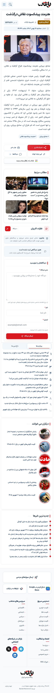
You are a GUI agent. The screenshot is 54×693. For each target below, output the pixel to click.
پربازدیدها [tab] (39, 346)
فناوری (21, 625)
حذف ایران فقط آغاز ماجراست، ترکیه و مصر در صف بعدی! (29, 556)
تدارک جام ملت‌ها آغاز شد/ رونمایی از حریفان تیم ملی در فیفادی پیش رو (29, 540)
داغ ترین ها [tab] (14, 346)
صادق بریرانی (43, 136)
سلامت (21, 630)
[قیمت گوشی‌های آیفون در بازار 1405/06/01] (44, 446)
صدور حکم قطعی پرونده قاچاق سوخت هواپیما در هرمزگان (28, 545)
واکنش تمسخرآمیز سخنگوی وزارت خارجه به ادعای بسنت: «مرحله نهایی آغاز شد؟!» (29, 551)
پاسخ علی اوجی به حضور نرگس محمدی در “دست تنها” (39, 195)
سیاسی (21, 616)
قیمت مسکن (43, 616)
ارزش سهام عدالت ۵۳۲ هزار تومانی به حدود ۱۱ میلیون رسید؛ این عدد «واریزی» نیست (26, 373)
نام (46, 307)
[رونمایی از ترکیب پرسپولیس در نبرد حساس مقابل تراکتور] (44, 485)
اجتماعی (21, 612)
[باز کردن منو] (4, 4)
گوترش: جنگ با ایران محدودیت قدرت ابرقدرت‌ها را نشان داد (28, 534)
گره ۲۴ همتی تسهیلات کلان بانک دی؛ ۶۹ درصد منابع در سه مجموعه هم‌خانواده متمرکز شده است (26, 354)
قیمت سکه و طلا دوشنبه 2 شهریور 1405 (22, 495)
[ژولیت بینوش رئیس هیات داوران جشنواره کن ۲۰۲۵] (16, 207)
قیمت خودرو (43, 608)
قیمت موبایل (43, 621)
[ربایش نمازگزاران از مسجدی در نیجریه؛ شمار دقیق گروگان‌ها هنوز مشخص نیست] (44, 434)
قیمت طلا (44, 612)
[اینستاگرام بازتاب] (14, 648)
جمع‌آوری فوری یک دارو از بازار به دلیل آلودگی (32, 522)
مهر (40, 104)
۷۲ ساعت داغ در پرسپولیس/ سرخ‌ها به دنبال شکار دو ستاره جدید (26, 403)
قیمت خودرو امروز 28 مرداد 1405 (36, 366)
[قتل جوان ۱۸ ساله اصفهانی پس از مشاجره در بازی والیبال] (44, 472)
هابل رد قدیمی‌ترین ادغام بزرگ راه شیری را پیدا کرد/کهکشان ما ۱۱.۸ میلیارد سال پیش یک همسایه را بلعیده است (26, 361)
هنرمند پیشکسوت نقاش (27, 136)
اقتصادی (21, 608)
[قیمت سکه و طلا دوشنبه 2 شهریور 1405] (44, 497)
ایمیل (45, 320)
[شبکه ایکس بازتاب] (8, 649)
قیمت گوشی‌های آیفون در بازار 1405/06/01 (34, 391)
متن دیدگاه (43, 270)
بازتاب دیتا (44, 630)
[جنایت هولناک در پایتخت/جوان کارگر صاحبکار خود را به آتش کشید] (44, 459)
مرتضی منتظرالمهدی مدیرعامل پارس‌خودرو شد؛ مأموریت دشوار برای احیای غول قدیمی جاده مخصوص (25, 386)
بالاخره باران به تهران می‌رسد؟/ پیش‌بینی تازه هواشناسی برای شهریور (25, 409)
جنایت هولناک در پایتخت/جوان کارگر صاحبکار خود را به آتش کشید (21, 458)
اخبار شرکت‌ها (43, 625)
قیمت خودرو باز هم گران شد (38, 526)
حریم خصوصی (43, 654)
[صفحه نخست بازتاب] (27, 673)
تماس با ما (44, 650)
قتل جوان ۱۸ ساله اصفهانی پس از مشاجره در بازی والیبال (21, 471)
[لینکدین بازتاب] (14, 655)
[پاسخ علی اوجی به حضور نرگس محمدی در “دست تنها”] (37, 183)
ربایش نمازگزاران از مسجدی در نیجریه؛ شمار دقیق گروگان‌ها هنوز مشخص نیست (21, 433)
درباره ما (45, 645)
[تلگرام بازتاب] (21, 649)
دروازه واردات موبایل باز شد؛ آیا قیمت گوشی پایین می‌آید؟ (28, 378)
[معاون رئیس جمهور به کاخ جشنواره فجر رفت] (16, 183)
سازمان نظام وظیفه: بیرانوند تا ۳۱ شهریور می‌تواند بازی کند (28, 530)
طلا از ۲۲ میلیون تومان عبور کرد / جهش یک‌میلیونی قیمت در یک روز (25, 397)
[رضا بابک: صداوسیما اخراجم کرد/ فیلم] (37, 207)
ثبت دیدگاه (8, 228)
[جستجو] (10, 4)
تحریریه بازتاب (29, 22)
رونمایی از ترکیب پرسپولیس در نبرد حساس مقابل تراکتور (22, 484)
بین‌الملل (21, 621)
